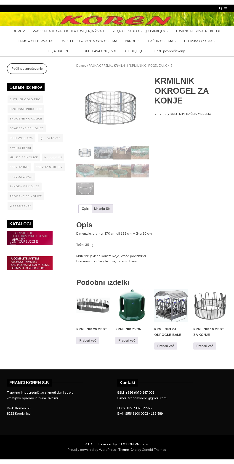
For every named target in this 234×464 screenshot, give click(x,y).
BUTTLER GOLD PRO (25, 99)
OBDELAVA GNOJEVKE (100, 51)
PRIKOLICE (133, 41)
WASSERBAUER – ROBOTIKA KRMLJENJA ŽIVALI (68, 31)
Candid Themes (154, 450)
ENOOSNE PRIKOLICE (26, 118)
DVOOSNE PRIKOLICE (26, 109)
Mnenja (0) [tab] (102, 209)
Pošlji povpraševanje (170, 51)
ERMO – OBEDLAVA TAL (36, 41)
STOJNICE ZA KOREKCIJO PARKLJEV (138, 31)
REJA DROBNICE (60, 51)
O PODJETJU (134, 51)
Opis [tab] (85, 209)
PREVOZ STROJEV (49, 167)
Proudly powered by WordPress (92, 450)
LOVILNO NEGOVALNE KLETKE (198, 31)
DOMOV (19, 31)
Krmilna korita (20, 147)
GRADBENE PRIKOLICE (27, 128)
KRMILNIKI (121, 65)
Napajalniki (53, 157)
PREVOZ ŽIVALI (21, 176)
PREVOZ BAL (19, 167)
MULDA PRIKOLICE (24, 157)
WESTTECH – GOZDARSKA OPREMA (89, 41)
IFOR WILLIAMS (21, 138)
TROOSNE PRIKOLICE (26, 196)
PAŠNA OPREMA (160, 41)
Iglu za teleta (50, 138)
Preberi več (88, 340)
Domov (81, 65)
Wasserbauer (20, 205)
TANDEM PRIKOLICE (25, 186)
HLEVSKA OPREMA (198, 41)
